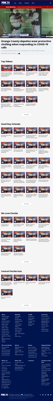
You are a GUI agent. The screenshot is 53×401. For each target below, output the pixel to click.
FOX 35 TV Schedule (32, 348)
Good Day (44, 314)
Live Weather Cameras (18, 317)
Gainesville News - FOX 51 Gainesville (45, 348)
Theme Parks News (6, 350)
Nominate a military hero (6, 336)
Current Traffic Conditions (31, 319)
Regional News (46, 345)
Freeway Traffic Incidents (31, 321)
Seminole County (5, 332)
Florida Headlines (5, 316)
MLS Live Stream (45, 384)
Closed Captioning (6, 384)
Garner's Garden (45, 326)
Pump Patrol (31, 316)
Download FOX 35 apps (6, 377)
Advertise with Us (5, 379)
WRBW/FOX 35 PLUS (6, 382)
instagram (45, 395)
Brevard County (5, 322)
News (3, 314)
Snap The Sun (18, 336)
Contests (31, 360)
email (51, 395)
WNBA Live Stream (45, 383)
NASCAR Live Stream (46, 370)
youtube (48, 395)
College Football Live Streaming (46, 366)
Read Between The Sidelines (19, 348)
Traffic (30, 314)
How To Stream (31, 347)
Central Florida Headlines (5, 319)
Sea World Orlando (6, 353)
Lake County (4, 326)
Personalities (4, 368)
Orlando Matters (32, 352)
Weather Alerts (18, 319)
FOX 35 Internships (6, 372)
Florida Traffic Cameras (31, 324)
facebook (40, 395)
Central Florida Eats (32, 357)
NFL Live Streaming (45, 364)
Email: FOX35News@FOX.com (20, 365)
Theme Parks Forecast (18, 326)
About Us (4, 360)
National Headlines (6, 321)
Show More (26, 114)
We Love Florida (45, 316)
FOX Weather (18, 331)
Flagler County (5, 324)
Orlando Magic (18, 350)
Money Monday (44, 331)
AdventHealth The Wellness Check (45, 322)
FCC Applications (5, 387)
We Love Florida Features (5, 348)
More (33, 3)
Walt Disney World (6, 351)
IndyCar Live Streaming (44, 372)
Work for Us (4, 370)
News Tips (18, 360)
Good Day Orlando (32, 350)
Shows (30, 345)
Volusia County (5, 334)
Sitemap (3, 341)
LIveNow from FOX (32, 355)
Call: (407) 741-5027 (19, 362)
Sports (17, 345)
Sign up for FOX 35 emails (6, 374)
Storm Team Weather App (20, 334)
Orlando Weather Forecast (19, 321)
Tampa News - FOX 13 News (45, 350)
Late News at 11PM (32, 353)
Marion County (5, 327)
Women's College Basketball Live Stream (45, 380)
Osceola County (5, 331)
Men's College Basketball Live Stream (44, 376)
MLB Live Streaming (45, 368)
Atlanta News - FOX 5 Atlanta (46, 353)
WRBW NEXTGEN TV (6, 381)
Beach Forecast (18, 328)
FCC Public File (5, 386)
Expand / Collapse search (50, 3)
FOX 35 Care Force (45, 318)
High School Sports (19, 354)
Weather (17, 314)
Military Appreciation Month (6, 339)
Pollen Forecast (18, 330)
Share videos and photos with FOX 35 (19, 367)
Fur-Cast (43, 327)
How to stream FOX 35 (6, 363)
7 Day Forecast (18, 324)
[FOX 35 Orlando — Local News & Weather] (6, 3)
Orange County (5, 329)
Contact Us (4, 367)
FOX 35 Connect (18, 370)
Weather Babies (45, 320)
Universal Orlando (6, 355)
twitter (43, 395)
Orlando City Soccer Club (19, 352)
